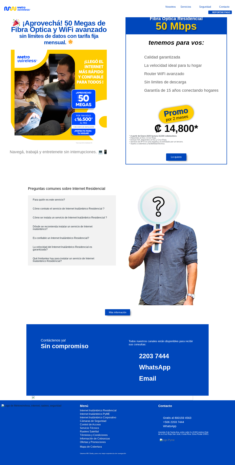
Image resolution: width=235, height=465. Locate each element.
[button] (187, 7)
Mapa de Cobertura (91, 446)
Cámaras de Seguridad (93, 421)
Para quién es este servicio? (49, 199)
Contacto (224, 6)
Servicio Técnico (89, 428)
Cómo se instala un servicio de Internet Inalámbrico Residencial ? (70, 217)
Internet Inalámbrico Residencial (98, 410)
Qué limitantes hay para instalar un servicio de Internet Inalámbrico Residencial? (63, 259)
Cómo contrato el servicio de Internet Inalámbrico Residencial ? (68, 208)
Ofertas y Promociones (93, 442)
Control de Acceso (90, 424)
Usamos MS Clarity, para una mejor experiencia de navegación (103, 453)
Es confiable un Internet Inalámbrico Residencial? (61, 238)
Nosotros (170, 6)
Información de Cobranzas (95, 438)
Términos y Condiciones (94, 435)
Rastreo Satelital (89, 431)
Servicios (185, 6)
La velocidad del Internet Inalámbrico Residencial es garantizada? (62, 248)
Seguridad (205, 6)
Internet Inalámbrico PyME (95, 414)
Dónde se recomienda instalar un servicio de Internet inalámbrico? (62, 227)
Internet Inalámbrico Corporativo (98, 417)
